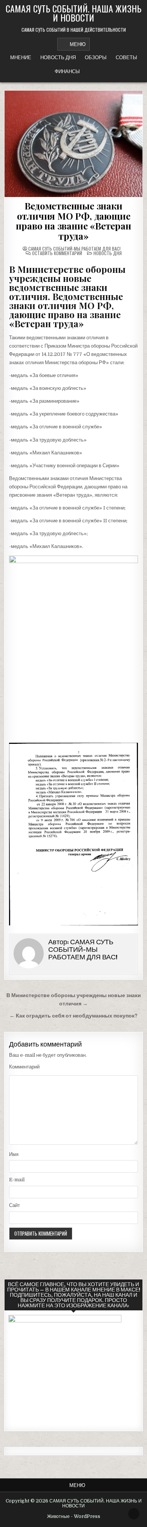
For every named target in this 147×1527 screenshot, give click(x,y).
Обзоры (96, 57)
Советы (126, 57)
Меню (78, 44)
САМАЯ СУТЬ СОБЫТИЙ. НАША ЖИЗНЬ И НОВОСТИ (73, 13)
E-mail (16, 1179)
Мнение (20, 57)
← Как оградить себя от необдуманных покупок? (73, 1016)
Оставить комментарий (57, 253)
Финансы (67, 71)
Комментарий (24, 1067)
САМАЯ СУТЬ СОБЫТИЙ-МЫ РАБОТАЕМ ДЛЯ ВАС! (74, 248)
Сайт (14, 1205)
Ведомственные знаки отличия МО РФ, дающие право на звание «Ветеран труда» (73, 221)
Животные (58, 1516)
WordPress (87, 1516)
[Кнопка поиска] (90, 72)
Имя (13, 1154)
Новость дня (58, 57)
